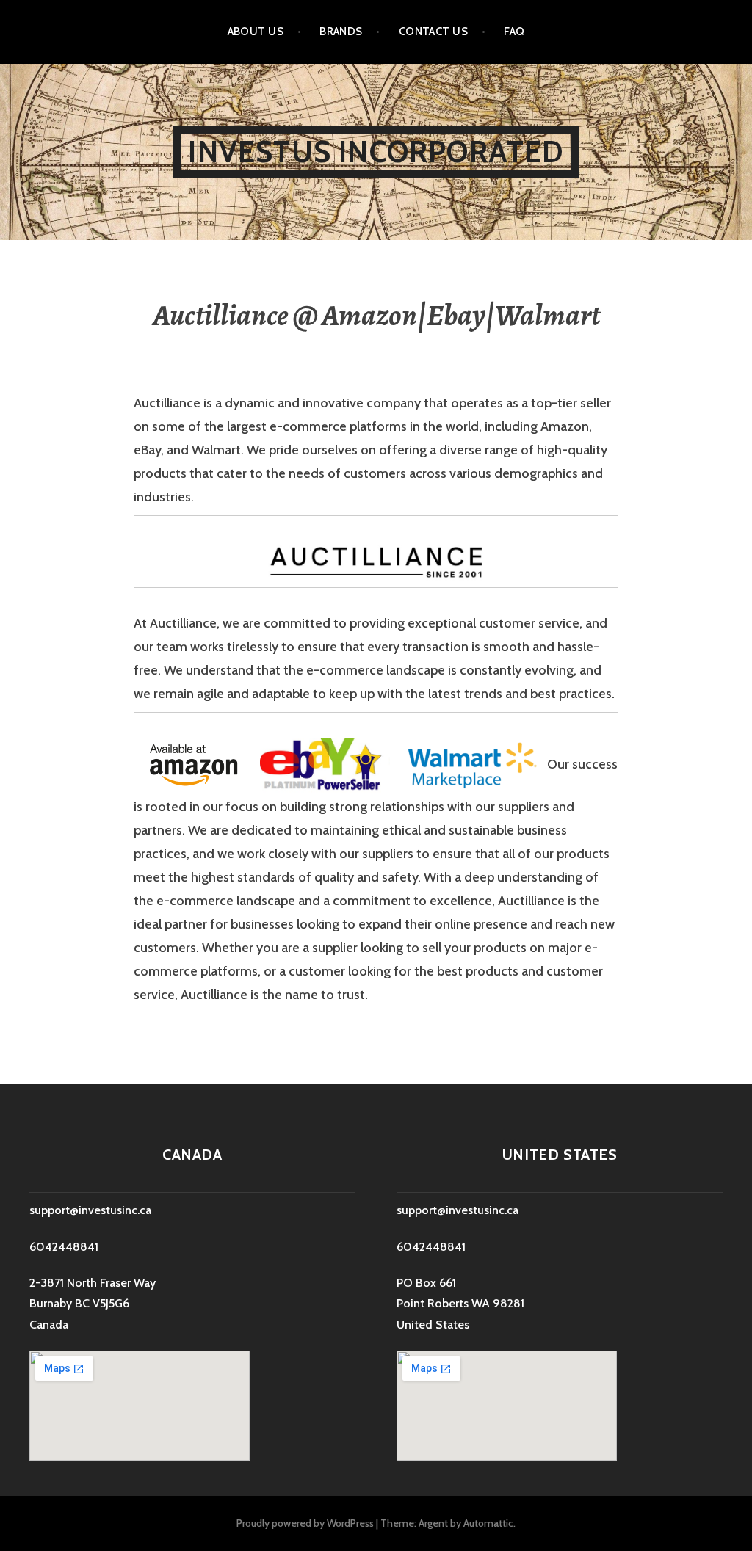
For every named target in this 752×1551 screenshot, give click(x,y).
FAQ (514, 31)
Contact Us (434, 31)
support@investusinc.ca (90, 1210)
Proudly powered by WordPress (305, 1523)
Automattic (488, 1523)
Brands (341, 31)
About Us (256, 31)
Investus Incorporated (375, 152)
